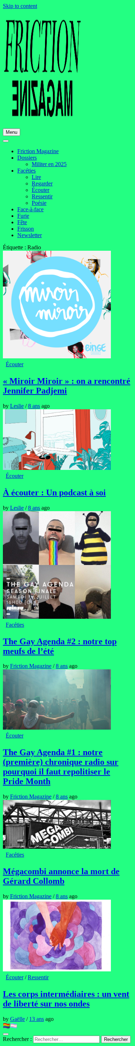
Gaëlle (17, 1019)
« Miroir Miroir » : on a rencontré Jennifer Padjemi (66, 385)
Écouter (40, 190)
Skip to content (20, 6)
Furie (23, 216)
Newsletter (29, 235)
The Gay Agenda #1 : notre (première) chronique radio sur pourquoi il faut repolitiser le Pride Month (60, 767)
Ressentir (42, 196)
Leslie (17, 406)
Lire (36, 177)
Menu (11, 132)
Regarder (42, 183)
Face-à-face (30, 209)
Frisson (25, 229)
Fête (22, 222)
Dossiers (27, 158)
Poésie (39, 203)
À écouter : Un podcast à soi (54, 492)
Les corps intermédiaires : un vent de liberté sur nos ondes (66, 998)
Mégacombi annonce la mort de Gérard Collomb (61, 876)
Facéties (26, 171)
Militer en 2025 (49, 164)
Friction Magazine (38, 151)
